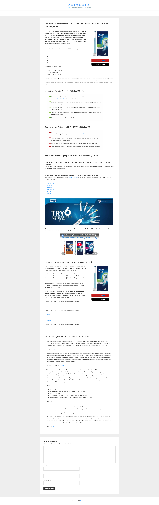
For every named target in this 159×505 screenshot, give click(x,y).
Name (45, 465)
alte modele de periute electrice (83, 133)
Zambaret (79, 5)
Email (45, 473)
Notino (49, 307)
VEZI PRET (98, 60)
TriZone (49, 193)
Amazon (54, 349)
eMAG (48, 305)
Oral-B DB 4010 (61, 99)
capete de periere (73, 177)
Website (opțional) (47, 480)
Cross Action (50, 183)
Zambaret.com (83, 500)
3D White (49, 187)
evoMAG (49, 320)
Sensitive (49, 191)
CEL (48, 318)
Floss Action (50, 185)
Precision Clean (51, 189)
